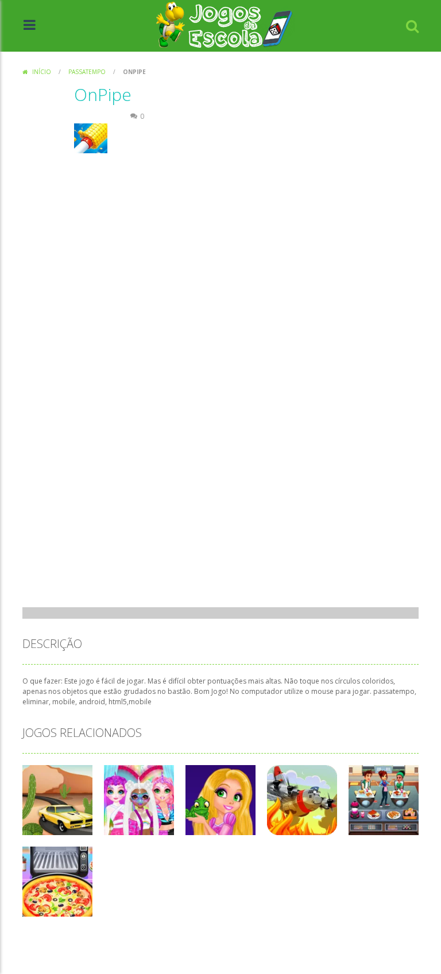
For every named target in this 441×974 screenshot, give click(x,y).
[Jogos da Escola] (224, 25)
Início (41, 72)
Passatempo (87, 72)
